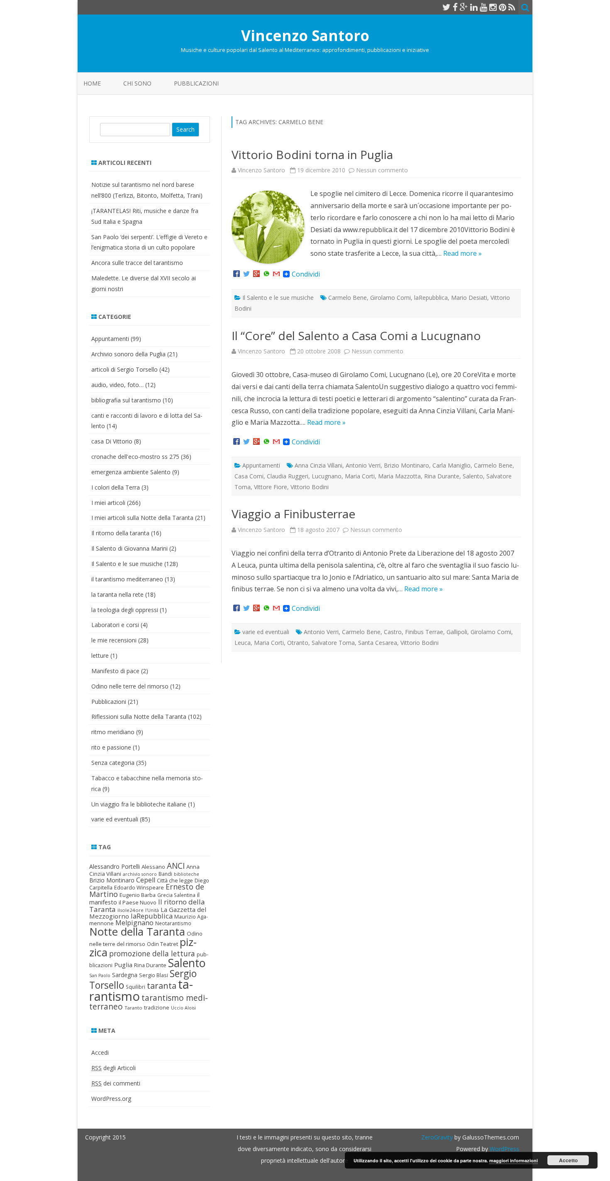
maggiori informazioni (513, 1160)
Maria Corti (360, 476)
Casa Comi (249, 476)
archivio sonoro (140, 874)
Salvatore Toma (333, 643)
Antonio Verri (363, 465)
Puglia (123, 964)
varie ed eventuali (265, 632)
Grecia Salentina (176, 895)
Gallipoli (457, 632)
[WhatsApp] (266, 274)
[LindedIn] (474, 7)
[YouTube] (483, 7)
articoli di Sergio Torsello (124, 369)
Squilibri (135, 986)
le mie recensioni (114, 640)
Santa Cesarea (377, 643)
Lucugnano (327, 476)
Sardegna (124, 975)
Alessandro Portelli (114, 866)
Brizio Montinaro (406, 465)
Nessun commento (382, 170)
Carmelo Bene (347, 297)
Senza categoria (112, 763)
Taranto (133, 1008)
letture (100, 655)
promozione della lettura (152, 953)
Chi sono (137, 83)
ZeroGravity (437, 1137)
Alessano (153, 866)
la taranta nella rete (117, 594)
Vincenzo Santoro (305, 35)
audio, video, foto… (117, 385)
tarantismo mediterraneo (148, 1002)
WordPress (503, 1149)
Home (92, 83)
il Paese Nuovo (137, 902)
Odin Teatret (162, 944)
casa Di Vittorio (111, 441)
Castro (393, 632)
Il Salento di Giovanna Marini (129, 548)
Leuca (242, 643)
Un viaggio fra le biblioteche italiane (138, 804)
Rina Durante (441, 476)
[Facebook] (455, 7)
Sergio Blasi (153, 975)
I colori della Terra (115, 487)
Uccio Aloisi (183, 1008)
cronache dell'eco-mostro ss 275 (135, 457)
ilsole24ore (130, 910)
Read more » (462, 253)
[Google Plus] (464, 7)
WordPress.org (111, 1099)
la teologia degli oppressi (124, 610)
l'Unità (152, 910)
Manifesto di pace (115, 671)
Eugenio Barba (138, 895)
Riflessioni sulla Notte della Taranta (138, 716)
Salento (473, 476)
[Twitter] (446, 7)
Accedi (100, 1052)
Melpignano (134, 922)
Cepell (145, 880)
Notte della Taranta (137, 931)
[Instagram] (493, 7)
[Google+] (256, 274)
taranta (161, 985)
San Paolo (99, 975)
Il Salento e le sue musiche (278, 297)
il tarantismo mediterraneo (127, 579)
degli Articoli (113, 1068)
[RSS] (511, 7)
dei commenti (115, 1083)
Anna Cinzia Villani (318, 465)
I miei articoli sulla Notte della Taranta (142, 518)
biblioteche (186, 874)
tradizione (156, 1007)
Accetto (568, 1160)
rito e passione (111, 747)
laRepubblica (431, 297)
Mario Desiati (469, 297)
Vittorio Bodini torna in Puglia (312, 154)
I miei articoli (108, 503)
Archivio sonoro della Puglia (128, 354)
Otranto (297, 643)
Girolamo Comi (390, 297)
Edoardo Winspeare (139, 887)
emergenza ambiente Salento (131, 472)
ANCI (176, 865)
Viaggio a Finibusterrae (293, 514)
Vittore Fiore (270, 487)
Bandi (165, 873)
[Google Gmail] (276, 274)
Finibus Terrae (424, 632)
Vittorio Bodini (309, 487)
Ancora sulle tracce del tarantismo (137, 263)
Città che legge (175, 880)
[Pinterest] (502, 7)
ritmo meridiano (112, 732)
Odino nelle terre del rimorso (129, 686)
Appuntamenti (261, 465)
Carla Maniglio (451, 465)
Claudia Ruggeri (287, 476)
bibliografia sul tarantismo (126, 400)
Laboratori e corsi (115, 625)
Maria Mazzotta (399, 476)
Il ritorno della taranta (120, 533)
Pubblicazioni (196, 83)
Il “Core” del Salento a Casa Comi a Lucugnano (356, 335)
